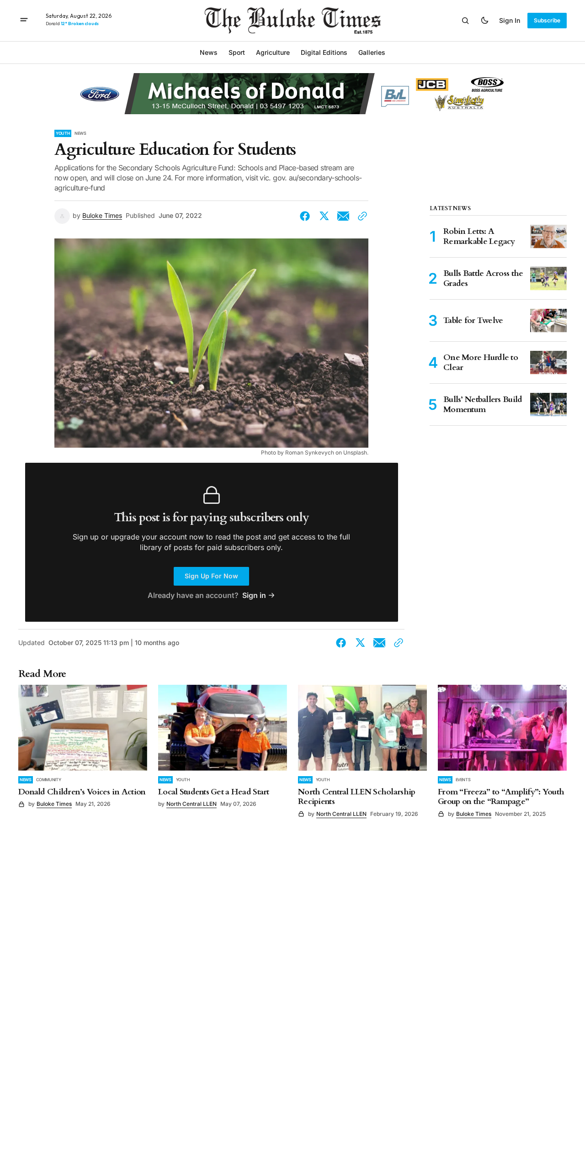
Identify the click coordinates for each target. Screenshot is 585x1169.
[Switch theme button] (484, 20)
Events (463, 779)
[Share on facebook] (306, 216)
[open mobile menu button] (24, 20)
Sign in (509, 20)
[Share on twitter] (324, 216)
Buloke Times (102, 215)
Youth (63, 133)
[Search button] (465, 20)
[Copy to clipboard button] (360, 216)
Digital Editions (324, 52)
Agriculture (273, 52)
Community (48, 779)
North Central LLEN (191, 803)
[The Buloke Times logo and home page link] (292, 20)
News (80, 133)
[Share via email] (343, 216)
